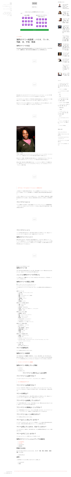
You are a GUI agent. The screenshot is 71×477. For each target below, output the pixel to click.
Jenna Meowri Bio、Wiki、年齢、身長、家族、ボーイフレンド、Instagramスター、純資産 (7, 14)
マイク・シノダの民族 (63, 89)
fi (56, 471)
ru (47, 471)
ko (34, 471)
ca (31, 471)
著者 (60, 96)
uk (16, 471)
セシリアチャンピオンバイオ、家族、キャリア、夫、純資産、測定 (66, 61)
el (22, 471)
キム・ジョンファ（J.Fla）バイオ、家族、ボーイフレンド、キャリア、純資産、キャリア (66, 68)
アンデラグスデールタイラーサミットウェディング (63, 138)
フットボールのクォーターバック (63, 118)
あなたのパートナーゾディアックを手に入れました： (41, 16)
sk (50, 471)
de (38, 471)
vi (21, 471)
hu (19, 471)
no (41, 471)
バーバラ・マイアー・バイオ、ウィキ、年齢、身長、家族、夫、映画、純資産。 (63, 112)
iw (25, 471)
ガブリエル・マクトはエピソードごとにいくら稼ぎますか (30, 187)
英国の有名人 (61, 107)
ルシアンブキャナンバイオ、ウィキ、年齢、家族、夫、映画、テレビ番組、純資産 (63, 99)
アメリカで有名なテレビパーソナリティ (7, 7)
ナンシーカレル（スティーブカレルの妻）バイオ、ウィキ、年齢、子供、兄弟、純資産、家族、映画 (66, 38)
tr (55, 471)
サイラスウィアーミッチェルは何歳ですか (63, 141)
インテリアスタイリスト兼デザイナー (63, 92)
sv (63, 471)
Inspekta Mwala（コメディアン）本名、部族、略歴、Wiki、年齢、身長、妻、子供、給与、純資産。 (63, 85)
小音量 (60, 109)
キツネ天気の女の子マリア (23, 381)
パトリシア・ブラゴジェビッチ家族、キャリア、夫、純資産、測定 (66, 54)
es (28, 471)
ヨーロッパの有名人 (62, 125)
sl (51, 471)
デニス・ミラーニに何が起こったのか (63, 144)
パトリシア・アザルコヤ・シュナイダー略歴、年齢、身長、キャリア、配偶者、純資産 (66, 20)
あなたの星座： (27, 15)
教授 (11, 10)
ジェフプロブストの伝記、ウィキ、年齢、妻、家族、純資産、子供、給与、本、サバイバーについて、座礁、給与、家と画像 (66, 29)
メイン (11, 2)
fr (57, 471)
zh (32, 471)
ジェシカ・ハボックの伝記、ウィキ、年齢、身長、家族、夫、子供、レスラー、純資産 (66, 13)
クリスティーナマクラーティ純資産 (25, 362)
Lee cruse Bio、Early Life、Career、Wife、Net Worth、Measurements (66, 6)
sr (48, 471)
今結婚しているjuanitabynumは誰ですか (63, 135)
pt (44, 471)
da (24, 471)
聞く (60, 94)
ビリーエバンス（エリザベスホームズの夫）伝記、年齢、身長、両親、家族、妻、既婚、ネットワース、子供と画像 (66, 46)
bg (18, 471)
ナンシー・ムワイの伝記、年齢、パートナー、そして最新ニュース (63, 122)
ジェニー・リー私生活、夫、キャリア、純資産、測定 (66, 74)
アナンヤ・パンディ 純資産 (8, 4)
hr (60, 471)
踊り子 (60, 115)
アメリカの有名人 (19, 36)
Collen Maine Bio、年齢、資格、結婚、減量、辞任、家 (63, 105)
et (64, 471)
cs (61, 471)
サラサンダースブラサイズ (62, 132)
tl (52, 471)
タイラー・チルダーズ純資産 (64, 102)
